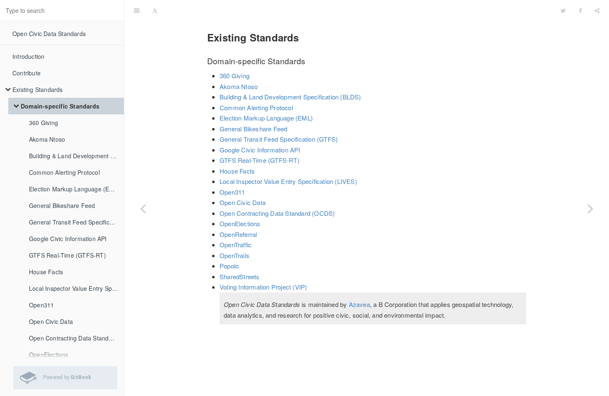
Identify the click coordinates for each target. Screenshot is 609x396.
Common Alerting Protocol (64, 172)
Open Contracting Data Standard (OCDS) (76, 338)
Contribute (26, 73)
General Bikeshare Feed (62, 205)
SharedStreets (240, 276)
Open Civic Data (51, 321)
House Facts (46, 272)
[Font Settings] (155, 10)
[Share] (597, 10)
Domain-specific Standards (60, 106)
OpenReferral (238, 234)
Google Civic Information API (68, 238)
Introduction (28, 56)
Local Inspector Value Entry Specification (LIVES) (76, 288)
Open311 (41, 305)
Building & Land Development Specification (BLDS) (76, 156)
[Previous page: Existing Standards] (143, 208)
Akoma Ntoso (47, 139)
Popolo (229, 265)
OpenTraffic (235, 244)
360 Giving (43, 122)
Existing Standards (37, 89)
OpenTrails (234, 255)
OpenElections (240, 223)
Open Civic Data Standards (49, 33)
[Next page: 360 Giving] (590, 208)
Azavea (359, 304)
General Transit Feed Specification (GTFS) (76, 222)
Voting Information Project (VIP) (263, 287)
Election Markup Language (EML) (74, 189)
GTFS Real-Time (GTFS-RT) (67, 255)
